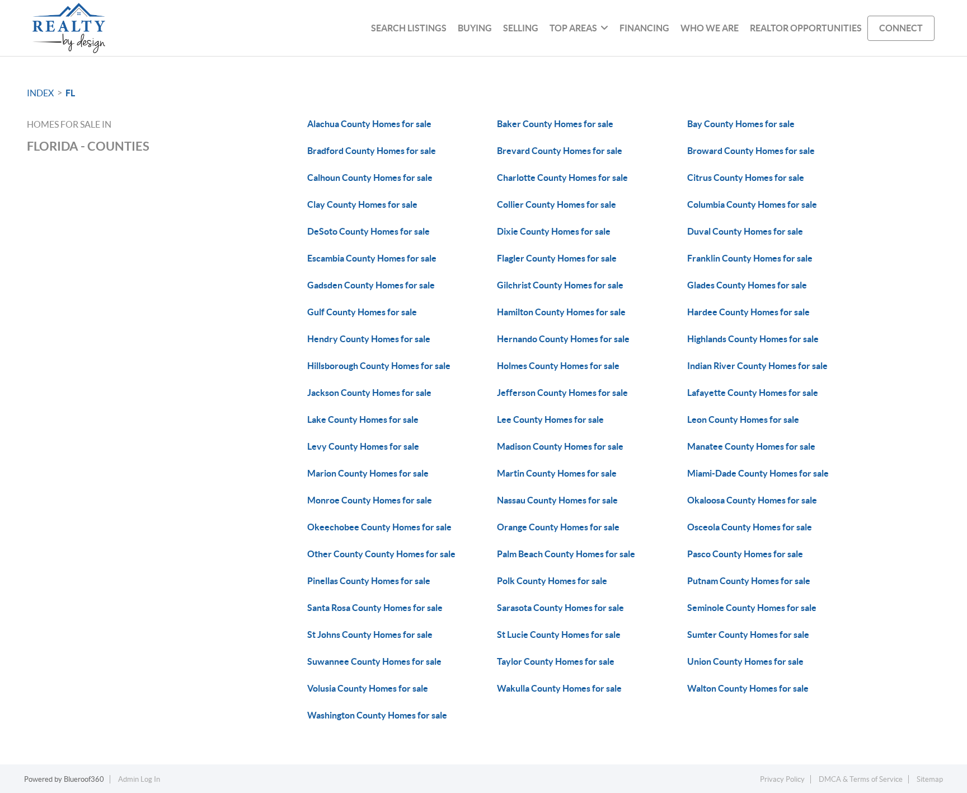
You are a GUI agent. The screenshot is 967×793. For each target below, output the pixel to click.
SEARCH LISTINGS (409, 28)
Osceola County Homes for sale (749, 527)
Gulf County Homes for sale (362, 311)
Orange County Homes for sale (558, 527)
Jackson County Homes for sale (369, 392)
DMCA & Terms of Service (861, 779)
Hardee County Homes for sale (748, 311)
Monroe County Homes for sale (369, 500)
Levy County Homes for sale (363, 446)
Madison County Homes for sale (560, 446)
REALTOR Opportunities (806, 28)
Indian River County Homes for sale (757, 365)
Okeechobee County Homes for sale (379, 527)
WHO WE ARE (709, 28)
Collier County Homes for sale (556, 204)
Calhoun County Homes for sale (370, 177)
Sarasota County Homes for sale (560, 607)
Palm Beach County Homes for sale (566, 553)
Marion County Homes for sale (368, 473)
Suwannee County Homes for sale (374, 661)
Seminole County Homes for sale (751, 607)
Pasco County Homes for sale (745, 553)
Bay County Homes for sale (741, 123)
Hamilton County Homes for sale (561, 311)
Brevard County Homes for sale (559, 150)
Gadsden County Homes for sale (371, 285)
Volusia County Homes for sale (367, 688)
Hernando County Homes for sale (563, 338)
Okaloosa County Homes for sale (752, 500)
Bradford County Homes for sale (371, 150)
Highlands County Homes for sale (753, 338)
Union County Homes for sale (745, 661)
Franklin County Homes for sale (750, 258)
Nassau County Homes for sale (557, 500)
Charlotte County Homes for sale (562, 177)
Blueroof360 (84, 779)
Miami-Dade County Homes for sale (758, 473)
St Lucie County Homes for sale (559, 634)
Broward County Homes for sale (751, 150)
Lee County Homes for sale (550, 419)
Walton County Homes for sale (748, 688)
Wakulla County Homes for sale (559, 688)
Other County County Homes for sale (381, 553)
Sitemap (930, 779)
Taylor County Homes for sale (555, 661)
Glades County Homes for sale (747, 285)
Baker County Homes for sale (555, 123)
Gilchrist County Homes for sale (560, 285)
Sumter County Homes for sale (748, 634)
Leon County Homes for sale (743, 419)
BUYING (475, 28)
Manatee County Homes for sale (751, 446)
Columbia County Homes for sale (752, 204)
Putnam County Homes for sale (748, 580)
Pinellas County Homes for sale (368, 580)
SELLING (520, 28)
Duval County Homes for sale (745, 231)
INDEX (40, 93)
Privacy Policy (782, 779)
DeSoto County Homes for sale (368, 231)
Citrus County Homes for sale (745, 177)
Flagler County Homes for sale (557, 258)
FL (70, 93)
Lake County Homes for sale (363, 419)
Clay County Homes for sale (362, 204)
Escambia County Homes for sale (371, 258)
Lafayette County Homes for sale (752, 392)
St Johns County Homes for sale (370, 634)
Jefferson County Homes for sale (562, 392)
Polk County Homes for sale (552, 580)
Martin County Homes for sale (557, 473)
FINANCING (644, 28)
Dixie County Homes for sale (554, 231)
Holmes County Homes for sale (558, 365)
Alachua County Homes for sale (369, 123)
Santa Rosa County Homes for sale (375, 607)
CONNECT (901, 28)
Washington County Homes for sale (377, 715)
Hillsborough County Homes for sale (378, 365)
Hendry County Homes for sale (368, 338)
